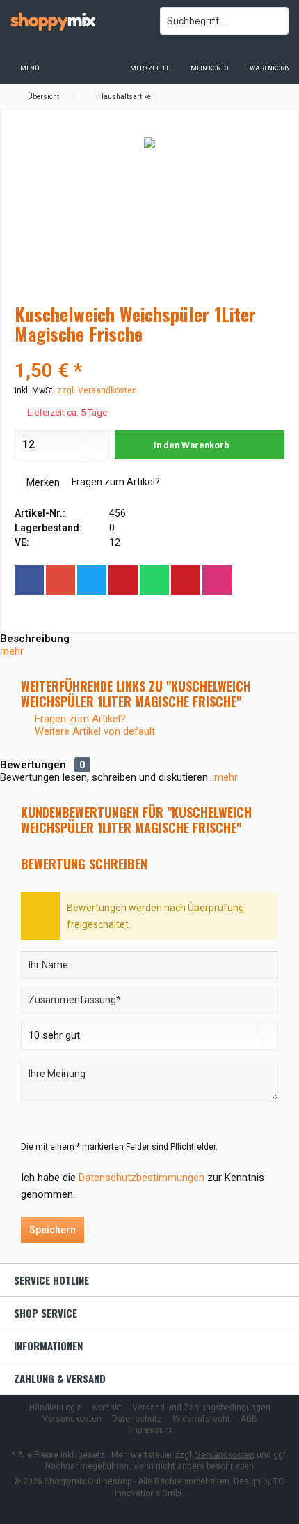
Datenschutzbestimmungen (141, 1177)
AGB (249, 1419)
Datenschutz (137, 1419)
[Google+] (60, 580)
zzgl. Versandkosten (97, 390)
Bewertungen (33, 765)
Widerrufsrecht (201, 1419)
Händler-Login (55, 1407)
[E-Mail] (185, 580)
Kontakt (107, 1407)
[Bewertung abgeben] (149, 352)
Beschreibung (35, 638)
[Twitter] (91, 580)
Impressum (150, 1430)
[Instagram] (217, 580)
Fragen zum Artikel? (115, 481)
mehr (12, 651)
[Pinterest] (123, 580)
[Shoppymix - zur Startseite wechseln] (74, 21)
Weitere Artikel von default (93, 731)
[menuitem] (269, 59)
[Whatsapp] (154, 580)
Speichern (52, 1229)
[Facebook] (29, 580)
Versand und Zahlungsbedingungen (201, 1407)
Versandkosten (72, 1419)
